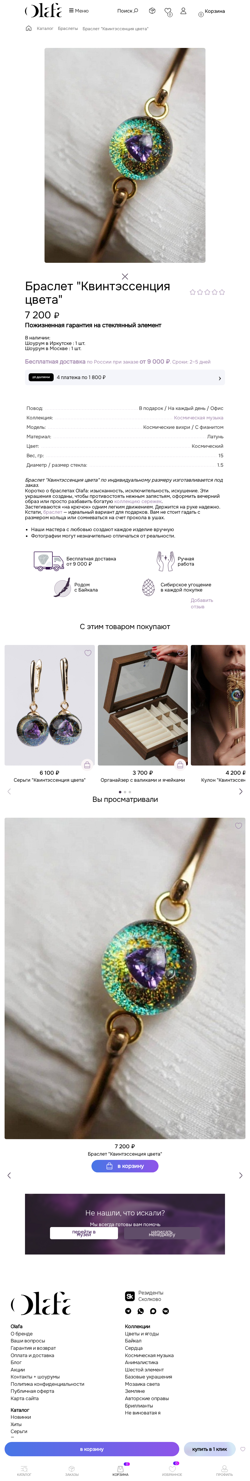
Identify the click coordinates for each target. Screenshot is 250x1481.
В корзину (130, 1166)
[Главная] (28, 30)
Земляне (135, 1391)
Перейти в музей (84, 1233)
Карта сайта (25, 1398)
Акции (18, 1370)
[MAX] (153, 1311)
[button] (240, 791)
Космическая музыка (198, 418)
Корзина (215, 11)
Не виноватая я (142, 1413)
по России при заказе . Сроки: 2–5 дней (118, 362)
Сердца (134, 1348)
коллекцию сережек (138, 501)
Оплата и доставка (32, 1355)
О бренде (22, 1334)
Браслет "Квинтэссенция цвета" (125, 1154)
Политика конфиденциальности (47, 1384)
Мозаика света (142, 1384)
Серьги (19, 1431)
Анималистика (141, 1362)
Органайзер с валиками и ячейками (143, 780)
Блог (16, 1362)
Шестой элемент (144, 1370)
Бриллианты (139, 1406)
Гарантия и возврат (33, 1348)
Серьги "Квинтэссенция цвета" (50, 780)
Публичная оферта (32, 1391)
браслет (52, 512)
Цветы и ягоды (142, 1334)
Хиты (16, 1424)
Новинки (21, 1417)
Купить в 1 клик (209, 1449)
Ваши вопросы (28, 1341)
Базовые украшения (148, 1377)
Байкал (133, 1341)
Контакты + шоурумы (35, 1377)
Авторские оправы (147, 1398)
